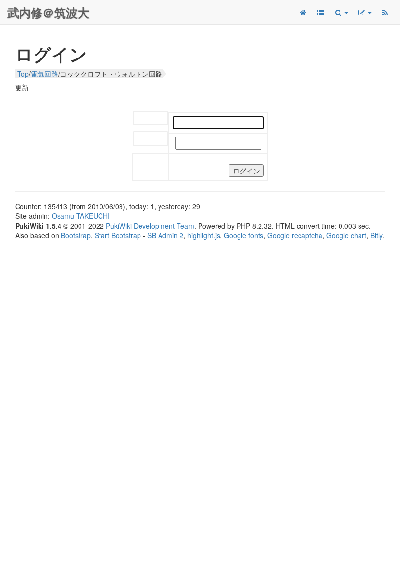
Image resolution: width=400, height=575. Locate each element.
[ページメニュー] (364, 12)
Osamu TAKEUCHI (81, 216)
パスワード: (150, 139)
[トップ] (303, 12)
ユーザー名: (150, 118)
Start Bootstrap (118, 235)
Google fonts (243, 235)
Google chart (346, 235)
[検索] (341, 12)
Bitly (376, 235)
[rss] (385, 12)
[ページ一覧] (320, 12)
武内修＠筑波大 (48, 12)
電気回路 (44, 73)
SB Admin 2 (165, 235)
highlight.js (203, 235)
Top (23, 73)
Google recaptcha (294, 235)
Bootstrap (76, 235)
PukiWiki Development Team (150, 225)
